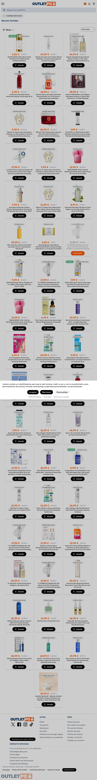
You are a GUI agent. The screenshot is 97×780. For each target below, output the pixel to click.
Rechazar (46, 392)
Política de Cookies (34, 397)
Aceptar (33, 392)
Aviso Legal (47, 397)
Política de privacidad (61, 397)
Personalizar (62, 392)
